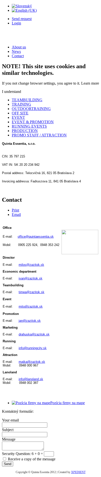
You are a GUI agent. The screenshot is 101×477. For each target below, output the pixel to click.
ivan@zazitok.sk (30, 278)
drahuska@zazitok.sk (34, 334)
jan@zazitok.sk (30, 320)
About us (19, 47)
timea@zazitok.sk (31, 292)
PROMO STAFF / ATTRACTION (39, 135)
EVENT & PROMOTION (33, 122)
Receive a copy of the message (31, 459)
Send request (22, 19)
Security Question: (17, 454)
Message (8, 439)
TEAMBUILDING (27, 100)
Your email (10, 420)
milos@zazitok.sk (31, 264)
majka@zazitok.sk (32, 362)
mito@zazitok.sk (31, 306)
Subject (7, 430)
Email (16, 214)
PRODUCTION (25, 131)
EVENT (18, 117)
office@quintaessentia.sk (36, 236)
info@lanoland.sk (31, 379)
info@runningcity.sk (33, 348)
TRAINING (21, 104)
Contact (18, 56)
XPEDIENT (78, 472)
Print (15, 210)
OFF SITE (20, 113)
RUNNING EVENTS (29, 126)
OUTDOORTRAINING (31, 109)
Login (16, 23)
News (16, 51)
